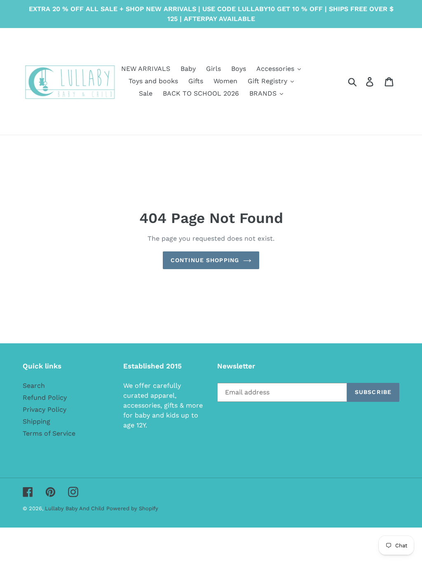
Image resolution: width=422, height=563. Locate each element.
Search (34, 385)
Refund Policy (45, 397)
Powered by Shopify (132, 508)
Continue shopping (205, 260)
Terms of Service (49, 433)
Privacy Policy (44, 409)
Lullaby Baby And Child (74, 508)
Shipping (36, 421)
